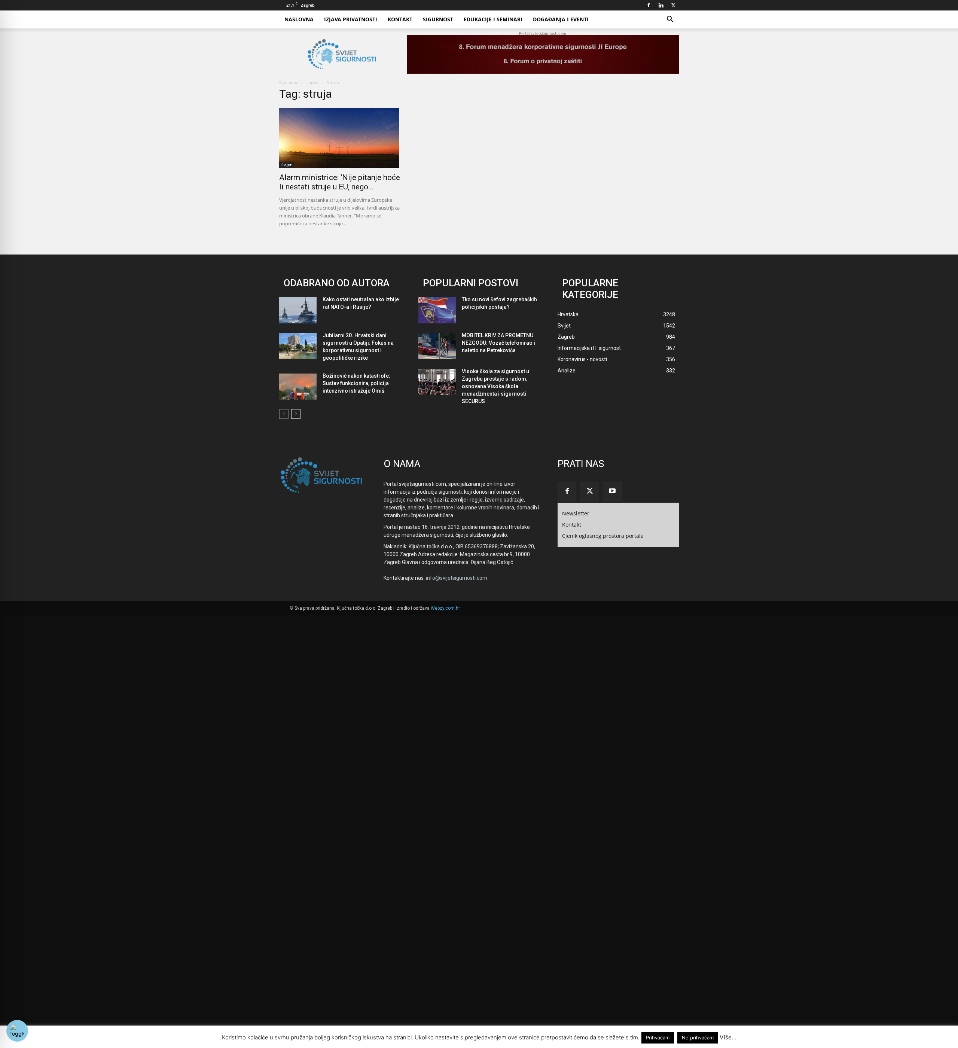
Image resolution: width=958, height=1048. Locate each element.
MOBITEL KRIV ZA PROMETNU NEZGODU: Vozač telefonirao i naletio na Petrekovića (498, 342)
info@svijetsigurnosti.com (456, 578)
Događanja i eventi (561, 19)
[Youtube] (612, 491)
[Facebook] (648, 5)
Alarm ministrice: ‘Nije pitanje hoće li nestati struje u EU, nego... (339, 182)
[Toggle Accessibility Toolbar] (17, 1030)
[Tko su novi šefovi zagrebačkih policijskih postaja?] (437, 310)
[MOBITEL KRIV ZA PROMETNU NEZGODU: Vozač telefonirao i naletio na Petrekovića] (437, 346)
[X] (673, 5)
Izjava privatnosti (350, 19)
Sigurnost (438, 19)
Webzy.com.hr (445, 608)
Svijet (286, 164)
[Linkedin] (660, 5)
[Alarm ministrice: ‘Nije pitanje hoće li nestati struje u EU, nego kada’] (339, 138)
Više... (728, 1037)
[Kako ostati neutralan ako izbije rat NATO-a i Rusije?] (298, 310)
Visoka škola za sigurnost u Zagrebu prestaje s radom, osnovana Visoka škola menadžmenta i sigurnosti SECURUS (495, 386)
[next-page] (295, 414)
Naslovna (299, 19)
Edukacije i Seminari (493, 19)
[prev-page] (284, 414)
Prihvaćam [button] (657, 1038)
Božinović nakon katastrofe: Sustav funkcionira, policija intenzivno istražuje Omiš (356, 383)
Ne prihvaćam (698, 1038)
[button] (670, 20)
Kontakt (400, 19)
